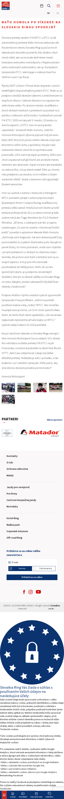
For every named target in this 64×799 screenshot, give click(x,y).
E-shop (12, 797)
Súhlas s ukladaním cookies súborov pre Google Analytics (28, 772)
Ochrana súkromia (17, 469)
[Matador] (42, 433)
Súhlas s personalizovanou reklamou (18, 769)
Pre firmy (12, 493)
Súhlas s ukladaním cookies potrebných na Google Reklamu (29, 762)
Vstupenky (23, 797)
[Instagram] (30, 592)
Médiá (10, 475)
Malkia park (13, 525)
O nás (10, 462)
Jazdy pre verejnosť (18, 487)
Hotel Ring (13, 518)
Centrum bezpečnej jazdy (21, 500)
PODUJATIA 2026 (36, 797)
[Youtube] (38, 592)
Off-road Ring (14, 538)
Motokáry (12, 506)
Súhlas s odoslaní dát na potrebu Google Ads (22, 765)
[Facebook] (24, 592)
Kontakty (49, 797)
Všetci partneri (54, 420)
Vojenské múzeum (17, 531)
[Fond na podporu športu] (9, 433)
